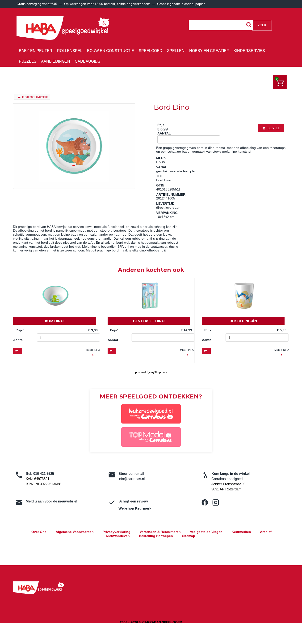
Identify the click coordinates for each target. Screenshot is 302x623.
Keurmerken (242, 532)
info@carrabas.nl (131, 479)
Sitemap (188, 536)
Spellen (176, 51)
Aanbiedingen (55, 61)
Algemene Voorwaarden (75, 532)
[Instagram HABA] (215, 502)
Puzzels (27, 61)
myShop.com (159, 372)
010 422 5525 (43, 474)
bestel (274, 128)
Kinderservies (249, 51)
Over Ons (39, 532)
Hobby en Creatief (209, 51)
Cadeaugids (87, 61)
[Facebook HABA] (205, 502)
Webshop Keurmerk (134, 508)
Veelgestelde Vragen (206, 532)
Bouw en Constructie (110, 51)
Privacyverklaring (117, 532)
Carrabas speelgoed (227, 479)
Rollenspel (69, 51)
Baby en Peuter (35, 51)
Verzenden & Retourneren (161, 532)
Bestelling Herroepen (156, 536)
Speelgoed (150, 51)
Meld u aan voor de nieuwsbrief (51, 501)
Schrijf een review (133, 501)
